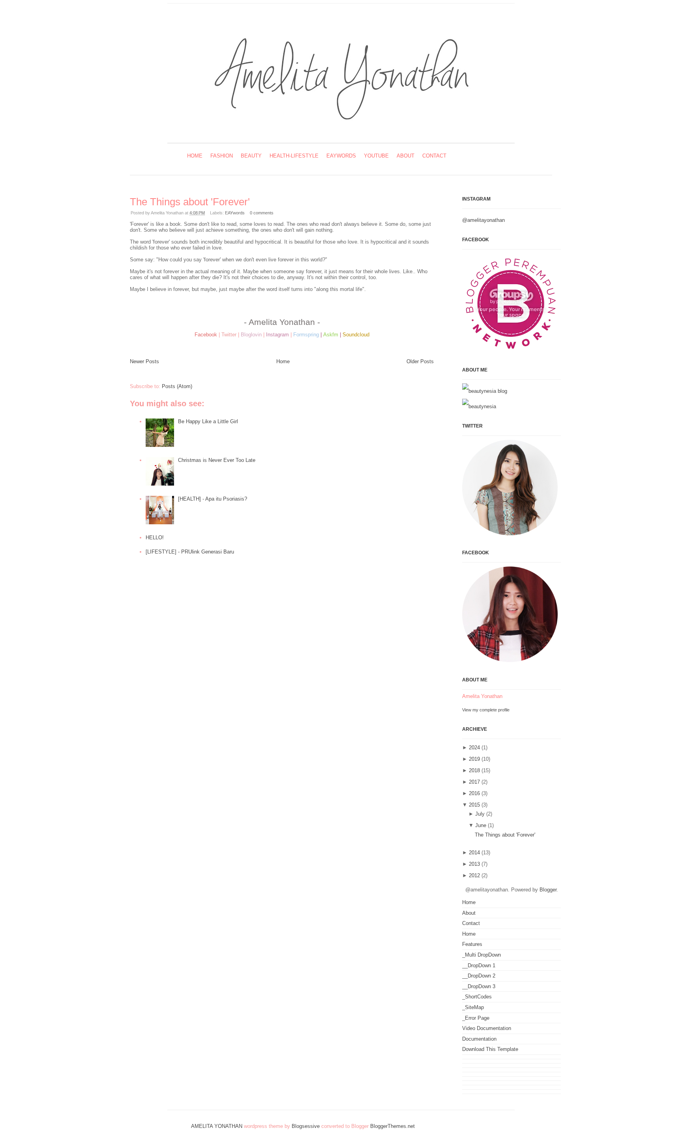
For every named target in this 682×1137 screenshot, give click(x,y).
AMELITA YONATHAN (216, 1126)
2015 (474, 805)
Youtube (376, 156)
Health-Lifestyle (294, 156)
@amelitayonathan (483, 220)
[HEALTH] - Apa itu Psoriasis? (212, 499)
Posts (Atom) (177, 386)
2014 (474, 853)
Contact (434, 156)
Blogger (548, 890)
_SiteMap (473, 1007)
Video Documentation (486, 1028)
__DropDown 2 (478, 976)
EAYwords (341, 156)
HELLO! (155, 537)
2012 (474, 875)
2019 (474, 759)
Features (472, 944)
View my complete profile (486, 709)
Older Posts (420, 361)
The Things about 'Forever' (190, 202)
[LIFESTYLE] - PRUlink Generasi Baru (190, 552)
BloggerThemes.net (392, 1126)
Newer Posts (144, 361)
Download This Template (490, 1049)
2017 (474, 782)
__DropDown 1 (478, 965)
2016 (474, 793)
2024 (474, 747)
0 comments (262, 212)
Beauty (251, 156)
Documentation (479, 1039)
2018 (474, 770)
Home (194, 156)
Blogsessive (306, 1126)
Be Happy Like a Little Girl (208, 421)
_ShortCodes (477, 997)
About (405, 156)
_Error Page (475, 1018)
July (480, 814)
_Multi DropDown (481, 955)
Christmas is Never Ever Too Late (216, 460)
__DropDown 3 (478, 986)
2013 (474, 864)
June (480, 825)
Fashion (221, 156)
